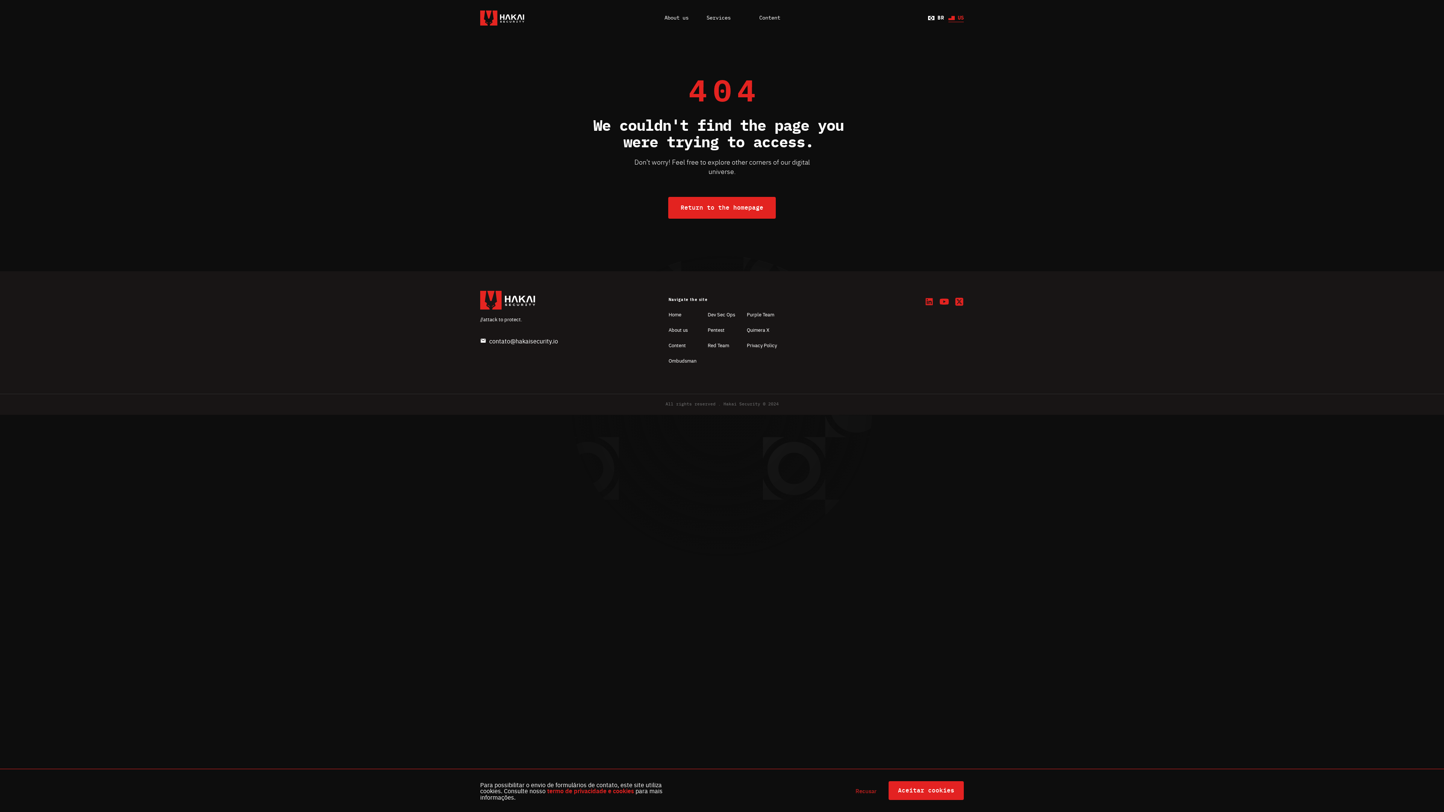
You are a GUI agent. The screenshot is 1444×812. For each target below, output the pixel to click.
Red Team (718, 345)
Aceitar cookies (926, 791)
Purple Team (760, 314)
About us (676, 18)
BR (940, 18)
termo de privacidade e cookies (590, 790)
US (961, 18)
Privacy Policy (762, 345)
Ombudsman (682, 360)
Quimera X (758, 330)
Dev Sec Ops (721, 314)
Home (675, 314)
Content (677, 345)
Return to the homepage (722, 208)
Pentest (716, 330)
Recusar (866, 791)
